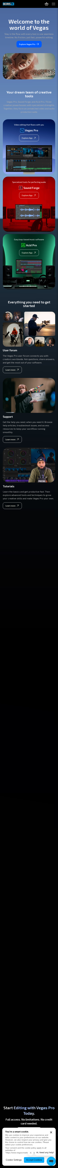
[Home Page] (8, 4)
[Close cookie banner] (51, 1132)
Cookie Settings (14, 1160)
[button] (53, 4)
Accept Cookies (34, 1160)
